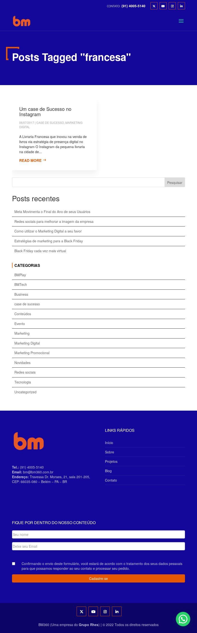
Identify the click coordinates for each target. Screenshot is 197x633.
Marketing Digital (27, 343)
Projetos (111, 461)
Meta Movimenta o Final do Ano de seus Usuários (52, 211)
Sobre (109, 452)
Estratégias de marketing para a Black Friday (48, 241)
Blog (108, 470)
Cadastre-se (98, 578)
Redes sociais (25, 372)
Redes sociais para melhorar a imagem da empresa (53, 221)
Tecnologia (22, 382)
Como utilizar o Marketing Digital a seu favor (48, 231)
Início (109, 442)
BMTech (20, 284)
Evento (19, 323)
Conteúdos (22, 314)
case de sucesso (50, 122)
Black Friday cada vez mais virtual (40, 251)
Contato (111, 480)
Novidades (22, 362)
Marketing (22, 333)
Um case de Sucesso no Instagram (45, 111)
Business (21, 294)
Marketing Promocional (31, 353)
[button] (183, 619)
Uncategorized (25, 392)
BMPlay (20, 275)
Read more (30, 160)
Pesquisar (174, 182)
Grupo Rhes (88, 624)
